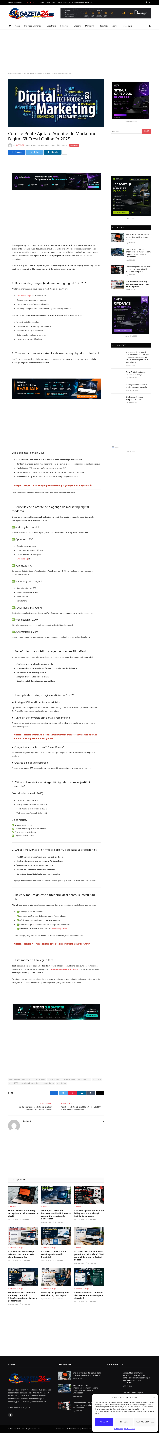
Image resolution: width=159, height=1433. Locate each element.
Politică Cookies (129, 1429)
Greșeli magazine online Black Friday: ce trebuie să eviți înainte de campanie (89, 1213)
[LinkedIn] (3, 182)
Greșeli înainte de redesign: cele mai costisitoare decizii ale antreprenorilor (21, 1254)
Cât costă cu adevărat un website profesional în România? (53, 1254)
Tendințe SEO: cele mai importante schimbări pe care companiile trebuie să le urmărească (68, 2)
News (19, 73)
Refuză (124, 1422)
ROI (34, 924)
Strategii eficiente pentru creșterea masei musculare (137, 385)
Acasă (17, 26)
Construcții (51, 26)
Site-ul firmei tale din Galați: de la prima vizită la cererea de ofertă (23, 1213)
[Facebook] (3, 170)
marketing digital (59, 928)
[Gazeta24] (31, 14)
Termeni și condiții (88, 1429)
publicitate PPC (84, 1079)
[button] (154, 1397)
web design (61, 1083)
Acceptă (104, 1422)
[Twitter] (3, 176)
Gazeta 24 (20, 145)
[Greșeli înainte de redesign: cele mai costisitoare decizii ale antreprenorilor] (23, 1236)
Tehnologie (127, 26)
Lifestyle (77, 26)
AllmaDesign (40, 1079)
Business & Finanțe (32, 26)
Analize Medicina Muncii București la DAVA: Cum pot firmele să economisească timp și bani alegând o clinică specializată (138, 357)
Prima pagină (12, 73)
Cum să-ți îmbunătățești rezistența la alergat (136, 373)
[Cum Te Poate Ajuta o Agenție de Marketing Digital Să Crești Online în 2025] (56, 103)
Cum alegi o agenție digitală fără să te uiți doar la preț (55, 1294)
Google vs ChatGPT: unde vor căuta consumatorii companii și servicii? (88, 1295)
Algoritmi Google (24, 295)
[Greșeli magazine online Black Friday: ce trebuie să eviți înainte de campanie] (89, 1195)
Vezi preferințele (145, 1422)
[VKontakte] (3, 189)
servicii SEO (13, 1083)
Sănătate (104, 26)
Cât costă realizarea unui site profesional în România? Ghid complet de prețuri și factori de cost (89, 1255)
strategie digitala (48, 1083)
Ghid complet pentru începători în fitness (134, 398)
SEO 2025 (97, 1079)
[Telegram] (3, 195)
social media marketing (30, 1083)
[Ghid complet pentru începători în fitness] (117, 399)
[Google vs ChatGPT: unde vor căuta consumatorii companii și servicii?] (89, 1277)
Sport (114, 26)
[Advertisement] (79, 51)
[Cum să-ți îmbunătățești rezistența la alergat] (117, 375)
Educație (64, 26)
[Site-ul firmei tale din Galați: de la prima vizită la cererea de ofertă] (23, 1195)
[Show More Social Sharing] (64, 152)
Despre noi (60, 1429)
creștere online (54, 1079)
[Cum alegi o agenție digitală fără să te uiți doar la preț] (56, 1277)
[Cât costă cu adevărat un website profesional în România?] (56, 1236)
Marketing (89, 26)
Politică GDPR (118, 1429)
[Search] (150, 26)
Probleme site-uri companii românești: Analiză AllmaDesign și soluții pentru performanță (22, 1296)
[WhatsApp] (3, 201)
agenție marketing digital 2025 (21, 1079)
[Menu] (10, 26)
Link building (22, 558)
